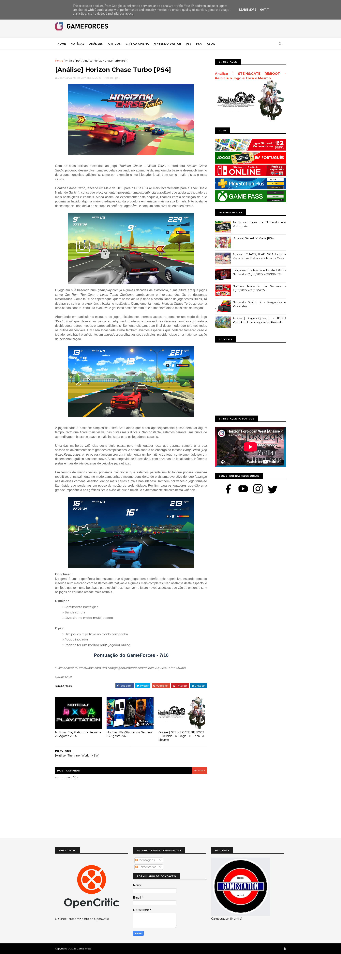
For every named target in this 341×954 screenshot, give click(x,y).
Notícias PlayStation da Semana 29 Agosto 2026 (78, 734)
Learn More (247, 9)
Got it (264, 9)
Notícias (77, 43)
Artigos (114, 43)
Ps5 (188, 43)
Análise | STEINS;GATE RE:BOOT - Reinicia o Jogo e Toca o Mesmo (181, 736)
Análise (69, 60)
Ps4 (199, 43)
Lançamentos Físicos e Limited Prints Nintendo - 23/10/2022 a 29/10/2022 (259, 272)
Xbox (211, 43)
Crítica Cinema (137, 43)
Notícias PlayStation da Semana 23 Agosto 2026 (129, 734)
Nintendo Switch (167, 43)
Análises (96, 43)
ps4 (78, 60)
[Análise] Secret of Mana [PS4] (254, 238)
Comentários (147, 867)
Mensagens (146, 860)
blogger (199, 770)
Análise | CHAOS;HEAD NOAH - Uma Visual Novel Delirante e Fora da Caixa (259, 256)
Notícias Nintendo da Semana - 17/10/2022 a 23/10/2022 (259, 288)
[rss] (285, 948)
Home (61, 43)
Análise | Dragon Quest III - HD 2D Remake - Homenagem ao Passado (259, 320)
